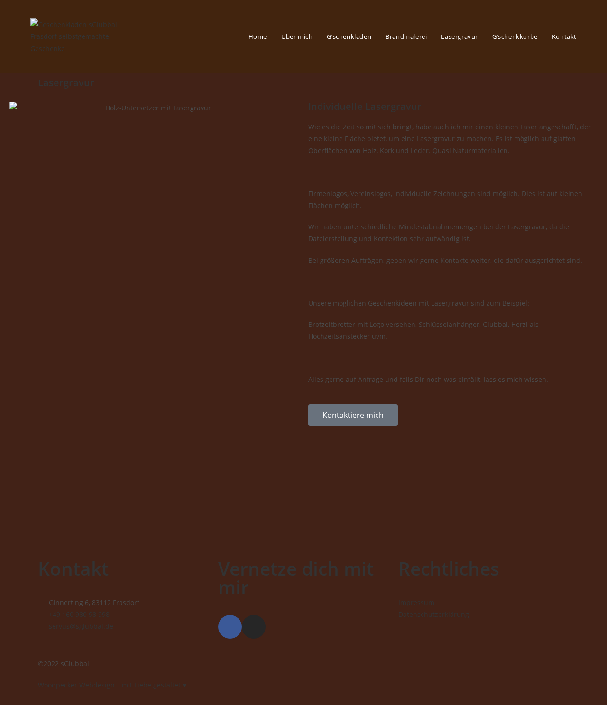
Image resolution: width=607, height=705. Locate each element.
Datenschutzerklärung (433, 614)
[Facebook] (230, 627)
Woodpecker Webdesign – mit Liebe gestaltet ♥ (112, 684)
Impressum (416, 602)
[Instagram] (254, 627)
